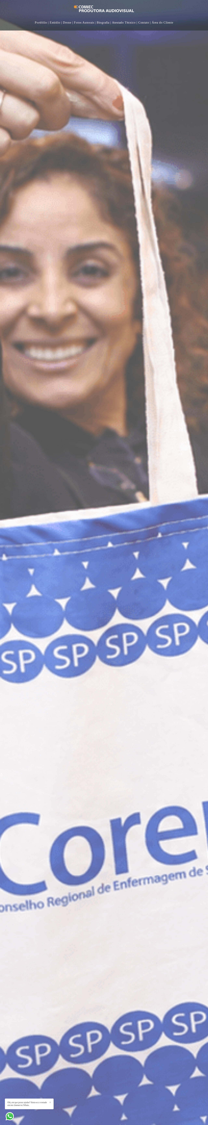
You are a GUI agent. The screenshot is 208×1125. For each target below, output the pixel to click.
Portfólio (41, 22)
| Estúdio (54, 22)
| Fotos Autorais (83, 22)
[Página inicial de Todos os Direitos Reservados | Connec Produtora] (104, 9)
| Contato (142, 22)
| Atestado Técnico (123, 22)
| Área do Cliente (161, 22)
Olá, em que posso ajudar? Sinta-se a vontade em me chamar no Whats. (27, 1103)
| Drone (66, 22)
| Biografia (102, 22)
